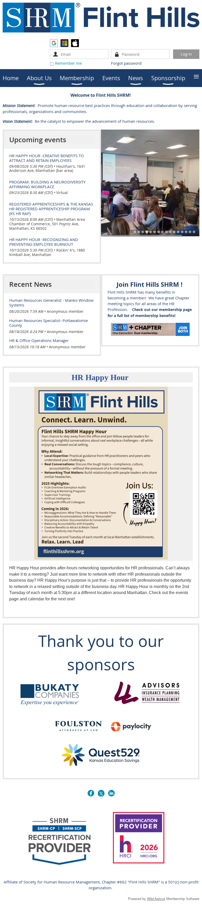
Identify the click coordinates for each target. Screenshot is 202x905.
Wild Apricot (156, 899)
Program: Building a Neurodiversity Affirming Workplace (47, 184)
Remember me (68, 63)
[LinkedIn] (111, 793)
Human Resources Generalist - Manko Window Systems (51, 303)
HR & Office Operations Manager (39, 340)
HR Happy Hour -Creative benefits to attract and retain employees (46, 158)
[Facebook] (91, 793)
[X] (101, 793)
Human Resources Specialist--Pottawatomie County (48, 323)
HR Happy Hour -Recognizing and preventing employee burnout (43, 242)
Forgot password (126, 63)
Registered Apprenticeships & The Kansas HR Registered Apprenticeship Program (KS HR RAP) (51, 208)
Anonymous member (65, 311)
